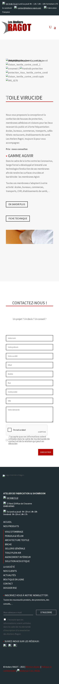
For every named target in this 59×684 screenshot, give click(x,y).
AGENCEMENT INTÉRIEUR (18, 557)
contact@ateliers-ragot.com (29, 8)
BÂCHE (8, 544)
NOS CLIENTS (10, 570)
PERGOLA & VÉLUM (14, 536)
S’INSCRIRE (46, 612)
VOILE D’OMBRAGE (14, 531)
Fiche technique (18, 218)
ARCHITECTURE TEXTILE (17, 540)
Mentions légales (33, 667)
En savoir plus (17, 204)
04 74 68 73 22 (11, 4)
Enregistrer (45, 452)
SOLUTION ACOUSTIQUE (17, 561)
